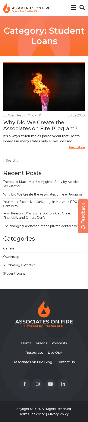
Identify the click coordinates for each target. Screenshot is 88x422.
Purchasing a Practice (19, 265)
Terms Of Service (32, 414)
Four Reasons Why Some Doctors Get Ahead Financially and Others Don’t (37, 215)
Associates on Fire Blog (32, 362)
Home (26, 343)
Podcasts (59, 343)
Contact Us (66, 362)
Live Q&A (55, 352)
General (9, 248)
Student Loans (14, 273)
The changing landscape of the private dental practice (43, 226)
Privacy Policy (58, 414)
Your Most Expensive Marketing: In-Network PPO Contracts (40, 204)
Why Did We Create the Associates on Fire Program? (40, 125)
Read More (77, 147)
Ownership (11, 257)
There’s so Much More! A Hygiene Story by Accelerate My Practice (43, 184)
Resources (35, 352)
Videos (41, 343)
